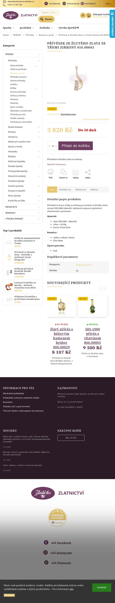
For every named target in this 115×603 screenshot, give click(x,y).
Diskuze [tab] (94, 189)
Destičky (14, 103)
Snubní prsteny (16, 185)
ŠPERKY (9, 54)
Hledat (48, 19)
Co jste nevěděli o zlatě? (70, 407)
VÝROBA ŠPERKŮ (14, 218)
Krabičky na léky (16, 200)
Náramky (13, 151)
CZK (108, 4)
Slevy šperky (14, 195)
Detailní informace (56, 164)
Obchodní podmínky (13, 393)
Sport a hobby (16, 107)
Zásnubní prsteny (17, 176)
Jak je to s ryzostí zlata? (70, 402)
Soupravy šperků (16, 190)
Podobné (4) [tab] (65, 189)
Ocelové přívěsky (18, 92)
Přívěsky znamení (18, 77)
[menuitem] (10, 27)
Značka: (96, 119)
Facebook (54, 3)
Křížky (13, 88)
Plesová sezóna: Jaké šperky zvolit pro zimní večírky (81, 395)
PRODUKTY (11, 206)
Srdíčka (13, 84)
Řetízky (12, 156)
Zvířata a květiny (18, 95)
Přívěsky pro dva (18, 114)
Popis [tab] (52, 189)
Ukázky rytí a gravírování (16, 406)
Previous (100, 288)
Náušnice (13, 136)
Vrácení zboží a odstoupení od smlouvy (23, 410)
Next (105, 288)
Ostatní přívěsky (17, 80)
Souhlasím (101, 587)
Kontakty (8, 402)
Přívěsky (12, 60)
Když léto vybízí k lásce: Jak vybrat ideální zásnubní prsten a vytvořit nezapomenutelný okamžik (26, 439)
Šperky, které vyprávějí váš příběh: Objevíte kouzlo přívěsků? (26, 453)
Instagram (73, 3)
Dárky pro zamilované (19, 141)
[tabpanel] (61, 330)
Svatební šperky (16, 180)
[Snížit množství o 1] (49, 146)
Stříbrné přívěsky (18, 69)
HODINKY (10, 212)
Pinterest (90, 3)
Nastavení (9, 595)
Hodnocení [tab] (80, 189)
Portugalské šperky (18, 171)
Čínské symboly (17, 118)
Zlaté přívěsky (16, 65)
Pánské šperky (15, 166)
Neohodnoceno (68, 114)
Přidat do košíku (76, 146)
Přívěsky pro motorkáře (21, 122)
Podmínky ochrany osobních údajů (21, 397)
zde (72, 589)
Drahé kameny (15, 126)
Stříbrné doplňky (16, 161)
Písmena (14, 99)
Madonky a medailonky (21, 110)
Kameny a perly (17, 73)
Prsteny (12, 131)
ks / (71, 437)
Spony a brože (15, 146)
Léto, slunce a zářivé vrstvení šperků (22, 465)
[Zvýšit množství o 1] (56, 146)
